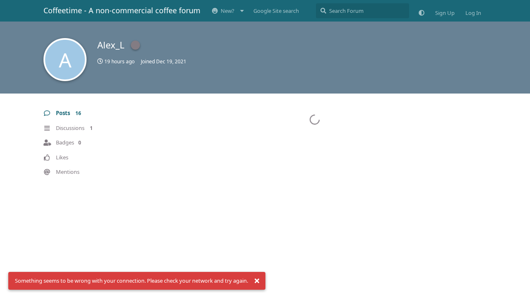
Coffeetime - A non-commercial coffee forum (121, 10)
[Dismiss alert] (256, 281)
